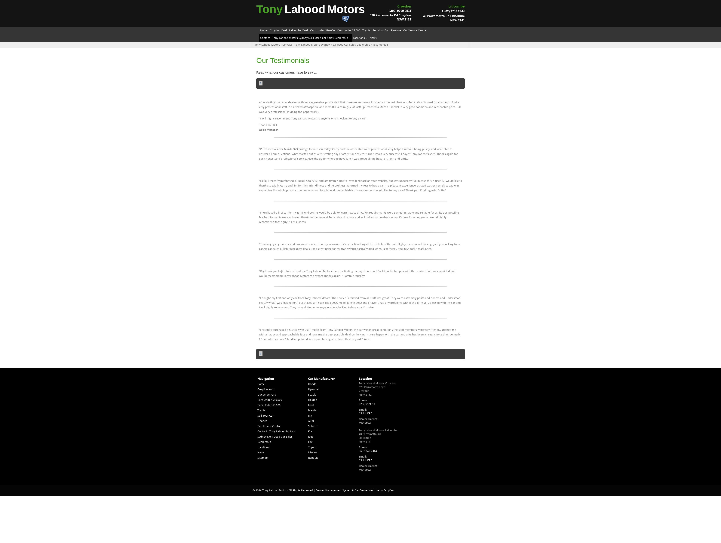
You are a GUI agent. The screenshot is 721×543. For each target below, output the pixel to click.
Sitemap (262, 457)
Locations (359, 38)
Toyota (366, 30)
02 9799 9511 (367, 404)
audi (311, 421)
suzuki (312, 394)
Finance (396, 30)
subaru (312, 426)
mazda (312, 410)
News (373, 38)
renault (313, 457)
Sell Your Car (381, 30)
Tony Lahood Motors (267, 44)
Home (264, 30)
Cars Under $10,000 (322, 30)
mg (310, 415)
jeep (311, 436)
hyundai (313, 389)
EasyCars (389, 490)
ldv (310, 442)
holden (312, 400)
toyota (312, 447)
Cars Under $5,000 (348, 30)
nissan (312, 452)
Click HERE (365, 413)
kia (310, 431)
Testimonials (380, 44)
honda (312, 384)
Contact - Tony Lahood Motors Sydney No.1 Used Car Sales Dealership (304, 38)
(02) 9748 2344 (368, 451)
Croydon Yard (278, 30)
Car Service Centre (414, 30)
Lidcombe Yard (298, 30)
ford (311, 405)
